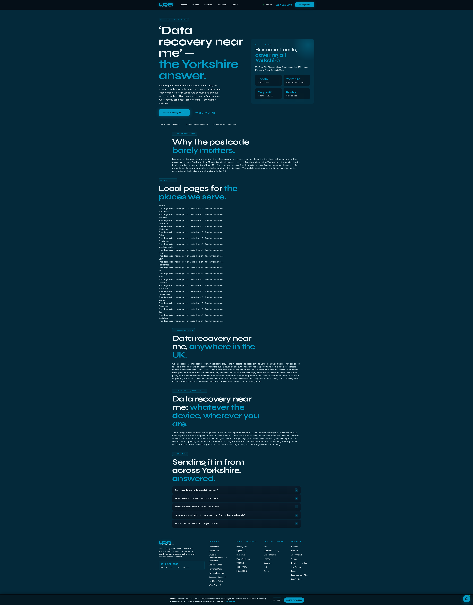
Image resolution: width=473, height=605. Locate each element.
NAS (265, 567)
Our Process (296, 567)
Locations (208, 5)
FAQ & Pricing (296, 579)
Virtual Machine (270, 555)
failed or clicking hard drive (232, 432)
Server (266, 571)
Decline (276, 600)
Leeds (293, 571)
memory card (224, 435)
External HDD (241, 571)
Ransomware (214, 547)
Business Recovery (271, 551)
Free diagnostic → (305, 5)
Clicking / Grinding (216, 565)
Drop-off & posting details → (174, 112)
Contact (235, 5)
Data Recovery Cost (299, 563)
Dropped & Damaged (217, 577)
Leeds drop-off (197, 171)
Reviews (294, 551)
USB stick (210, 435)
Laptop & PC (241, 551)
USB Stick (240, 563)
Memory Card (241, 547)
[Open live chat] (466, 598)
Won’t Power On (215, 585)
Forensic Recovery (216, 573)
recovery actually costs (240, 444)
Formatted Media (215, 569)
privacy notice (229, 601)
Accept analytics (294, 600)
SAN (265, 547)
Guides (294, 559)
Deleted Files (214, 551)
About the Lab (296, 555)
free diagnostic (206, 444)
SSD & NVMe (241, 567)
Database (267, 563)
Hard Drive (240, 555)
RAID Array (268, 559)
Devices (196, 5)
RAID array (284, 432)
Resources (222, 5)
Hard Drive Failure (216, 581)
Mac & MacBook (243, 559)
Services (183, 5)
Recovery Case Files (299, 575)
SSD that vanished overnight (262, 432)
